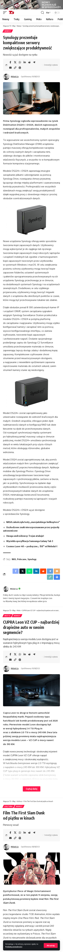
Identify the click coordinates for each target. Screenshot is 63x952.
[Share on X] (15, 62)
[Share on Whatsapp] (20, 62)
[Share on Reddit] (29, 62)
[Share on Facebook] (10, 62)
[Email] (10, 67)
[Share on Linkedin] (24, 62)
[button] (51, 945)
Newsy (8, 31)
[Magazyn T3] (11, 12)
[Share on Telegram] (34, 62)
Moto (7, 616)
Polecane (21, 559)
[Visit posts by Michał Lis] (6, 76)
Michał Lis (15, 76)
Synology (32, 559)
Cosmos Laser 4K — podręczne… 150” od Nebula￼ (31, 546)
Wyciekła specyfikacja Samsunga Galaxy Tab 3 (29, 541)
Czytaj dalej (31, 789)
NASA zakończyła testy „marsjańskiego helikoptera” (33, 522)
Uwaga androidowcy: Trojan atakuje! (25, 535)
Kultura (9, 806)
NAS (14, 559)
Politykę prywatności (13, 947)
